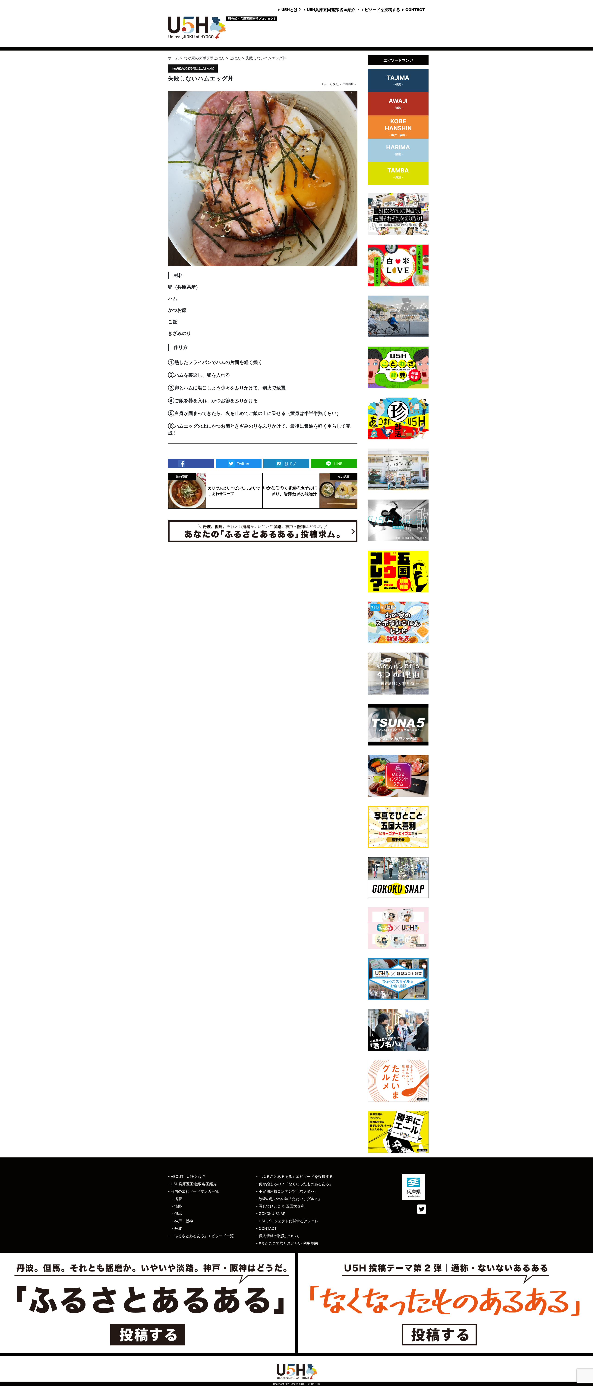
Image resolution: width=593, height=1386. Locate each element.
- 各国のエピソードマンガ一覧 (193, 1191)
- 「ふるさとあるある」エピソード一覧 (201, 1235)
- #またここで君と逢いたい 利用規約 (287, 1243)
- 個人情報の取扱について (278, 1235)
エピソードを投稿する (380, 9)
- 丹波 (177, 1228)
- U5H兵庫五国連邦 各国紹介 (192, 1184)
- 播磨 (177, 1198)
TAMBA (398, 173)
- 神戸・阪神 (182, 1221)
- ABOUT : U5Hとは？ (187, 1176)
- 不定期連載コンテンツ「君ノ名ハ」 (287, 1191)
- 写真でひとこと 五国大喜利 (280, 1206)
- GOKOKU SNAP (270, 1213)
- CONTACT (266, 1228)
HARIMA (398, 150)
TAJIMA (398, 80)
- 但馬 (177, 1213)
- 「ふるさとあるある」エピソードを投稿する (294, 1176)
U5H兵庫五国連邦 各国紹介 (331, 9)
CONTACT (415, 9)
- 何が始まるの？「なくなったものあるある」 (294, 1184)
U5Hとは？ (291, 9)
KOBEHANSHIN (398, 127)
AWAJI (398, 103)
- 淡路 (177, 1206)
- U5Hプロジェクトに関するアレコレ (287, 1221)
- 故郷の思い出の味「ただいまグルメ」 (289, 1198)
